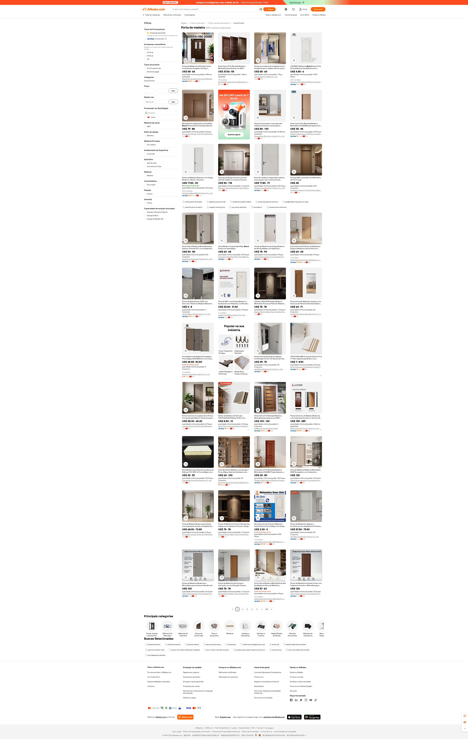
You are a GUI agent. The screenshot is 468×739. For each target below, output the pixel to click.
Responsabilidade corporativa (158, 682)
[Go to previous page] (232, 609)
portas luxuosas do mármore (268, 202)
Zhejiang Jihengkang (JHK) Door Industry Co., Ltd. (306, 82)
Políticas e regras (189, 698)
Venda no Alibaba (296, 672)
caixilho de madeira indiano (241, 202)
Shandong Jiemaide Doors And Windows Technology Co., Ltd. (198, 79)
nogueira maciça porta (217, 207)
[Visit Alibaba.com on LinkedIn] (296, 700)
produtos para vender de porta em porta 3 (250, 650)
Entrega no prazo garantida (193, 682)
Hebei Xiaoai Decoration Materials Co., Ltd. (306, 260)
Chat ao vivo (258, 677)
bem (173, 91)
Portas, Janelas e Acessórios (219, 23)
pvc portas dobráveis (239, 207)
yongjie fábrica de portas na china (296, 202)
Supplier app (225, 717)
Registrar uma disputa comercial (266, 682)
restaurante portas (173, 644)
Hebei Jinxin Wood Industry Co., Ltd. (231, 315)
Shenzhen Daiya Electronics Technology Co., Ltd (234, 188)
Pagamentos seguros (191, 672)
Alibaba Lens (161, 717)
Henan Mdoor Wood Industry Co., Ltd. (196, 314)
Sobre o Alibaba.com (155, 667)
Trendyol (260, 728)
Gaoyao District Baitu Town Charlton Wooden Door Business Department (270, 312)
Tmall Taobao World (222, 728)
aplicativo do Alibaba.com (274, 717)
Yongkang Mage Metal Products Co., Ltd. (197, 193)
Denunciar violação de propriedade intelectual (267, 692)
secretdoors (258, 207)
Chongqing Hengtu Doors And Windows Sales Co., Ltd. (198, 134)
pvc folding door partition (156, 655)
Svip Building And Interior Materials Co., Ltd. (234, 82)
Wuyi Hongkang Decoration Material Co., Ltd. (234, 483)
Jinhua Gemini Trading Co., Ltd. (266, 77)
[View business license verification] (256, 735)
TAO (253, 728)
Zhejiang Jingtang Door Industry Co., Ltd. (269, 188)
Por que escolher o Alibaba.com (159, 672)
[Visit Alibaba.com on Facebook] (291, 700)
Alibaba (184, 23)
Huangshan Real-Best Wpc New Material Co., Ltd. (234, 257)
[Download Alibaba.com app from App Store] (294, 717)
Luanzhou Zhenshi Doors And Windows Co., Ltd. (198, 426)
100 (266, 609)
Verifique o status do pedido (300, 682)
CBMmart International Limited (266, 428)
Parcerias (293, 691)
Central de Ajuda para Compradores (267, 672)
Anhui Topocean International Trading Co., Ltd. (306, 367)
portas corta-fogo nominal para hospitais (186, 650)
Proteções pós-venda (191, 686)
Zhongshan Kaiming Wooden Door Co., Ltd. (306, 314)
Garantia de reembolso (191, 677)
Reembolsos (259, 686)
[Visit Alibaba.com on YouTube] (310, 700)
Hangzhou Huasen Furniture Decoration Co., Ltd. (306, 190)
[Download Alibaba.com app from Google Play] (312, 717)
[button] (260, 9)
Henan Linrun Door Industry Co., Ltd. (196, 374)
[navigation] (161, 316)
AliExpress (199, 728)
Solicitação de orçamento (228, 677)
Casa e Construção (197, 23)
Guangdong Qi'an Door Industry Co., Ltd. (269, 136)
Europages (269, 728)
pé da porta (232, 644)
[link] (465, 716)
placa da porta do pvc (213, 644)
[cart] (294, 10)
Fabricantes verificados (227, 672)
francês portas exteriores (278, 207)
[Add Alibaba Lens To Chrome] (185, 717)
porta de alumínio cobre (156, 650)
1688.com (209, 728)
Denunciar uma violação (263, 698)
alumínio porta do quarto (193, 207)
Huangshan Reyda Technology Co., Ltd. (197, 480)
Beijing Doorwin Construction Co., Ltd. (304, 428)
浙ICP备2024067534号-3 (296, 735)
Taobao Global (244, 728)
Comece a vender (296, 677)
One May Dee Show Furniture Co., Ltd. (268, 369)
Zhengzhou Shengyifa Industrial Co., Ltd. (197, 259)
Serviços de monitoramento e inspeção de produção (198, 692)
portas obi (275, 644)
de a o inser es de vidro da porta (218, 650)
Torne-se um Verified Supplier (301, 686)
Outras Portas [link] (239, 23)
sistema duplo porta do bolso (296, 644)
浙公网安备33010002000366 (273, 735)
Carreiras (150, 686)
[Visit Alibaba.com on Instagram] (305, 700)
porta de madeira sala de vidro (299, 650)
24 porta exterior (193, 644)
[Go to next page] (271, 609)
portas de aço (277, 650)
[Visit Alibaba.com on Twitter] (301, 700)
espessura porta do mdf (217, 202)
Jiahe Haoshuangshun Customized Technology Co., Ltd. (270, 257)
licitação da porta (154, 644)
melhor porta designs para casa (254, 644)
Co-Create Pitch (153, 677)
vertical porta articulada (193, 202)
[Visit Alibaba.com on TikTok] (315, 700)
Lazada (234, 728)
